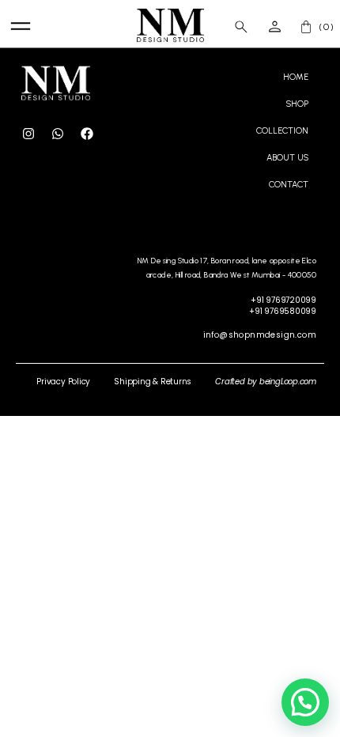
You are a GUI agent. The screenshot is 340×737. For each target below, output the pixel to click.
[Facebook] (87, 133)
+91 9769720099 (283, 300)
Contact (288, 185)
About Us (287, 158)
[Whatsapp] (57, 133)
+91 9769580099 (282, 311)
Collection (282, 131)
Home (295, 77)
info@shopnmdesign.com (259, 335)
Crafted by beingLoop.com (265, 381)
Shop (297, 104)
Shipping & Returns (152, 381)
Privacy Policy (63, 381)
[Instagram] (28, 133)
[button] (305, 702)
